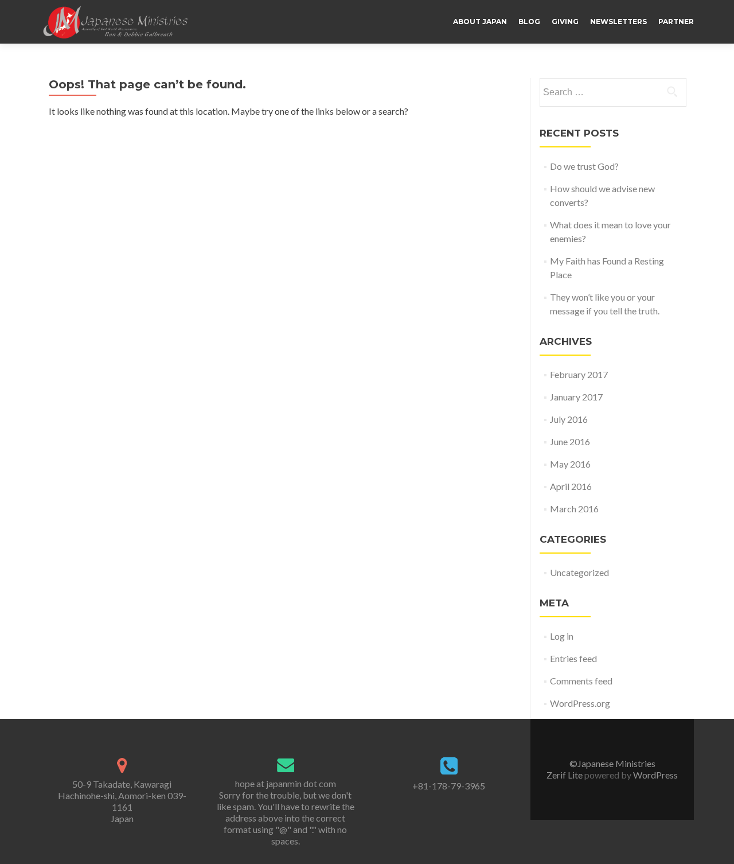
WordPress (654, 774)
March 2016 (574, 508)
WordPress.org (580, 703)
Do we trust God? (584, 166)
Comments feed (581, 680)
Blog (529, 21)
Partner (676, 21)
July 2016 (569, 419)
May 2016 (570, 463)
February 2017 (579, 374)
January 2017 (576, 396)
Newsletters (618, 21)
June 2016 (570, 441)
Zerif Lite (565, 774)
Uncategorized (579, 572)
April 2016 (571, 486)
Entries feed (573, 658)
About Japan (480, 21)
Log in (561, 636)
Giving (565, 21)
